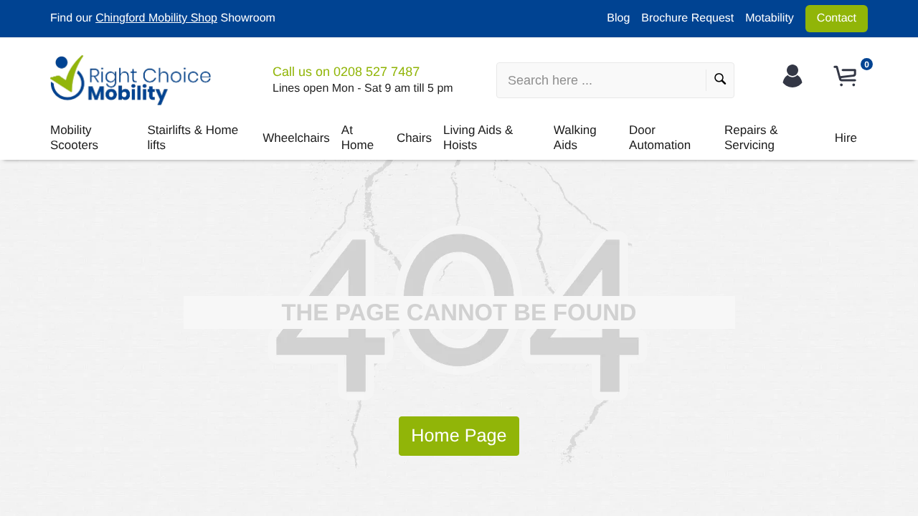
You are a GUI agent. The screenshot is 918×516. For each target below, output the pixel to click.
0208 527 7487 (376, 71)
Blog (618, 18)
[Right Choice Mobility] (130, 80)
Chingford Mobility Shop (156, 18)
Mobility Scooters (74, 137)
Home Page (458, 436)
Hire (846, 138)
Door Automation (660, 137)
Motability (769, 18)
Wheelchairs (296, 138)
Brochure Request (687, 18)
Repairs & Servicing (751, 137)
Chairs (414, 138)
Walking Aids (575, 137)
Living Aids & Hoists (478, 137)
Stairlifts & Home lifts (193, 137)
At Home (357, 137)
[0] (847, 76)
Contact (836, 18)
